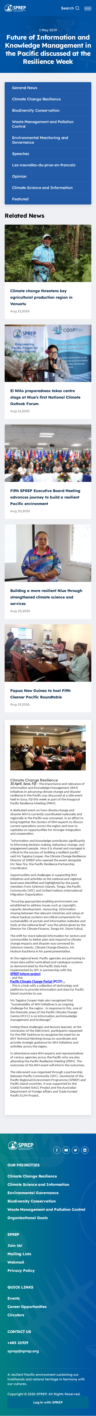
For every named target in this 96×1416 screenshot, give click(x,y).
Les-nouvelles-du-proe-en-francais (43, 165)
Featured (20, 199)
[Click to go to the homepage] (15, 8)
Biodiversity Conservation (36, 110)
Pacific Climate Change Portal (36, 982)
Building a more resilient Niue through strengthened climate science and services (46, 597)
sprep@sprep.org (23, 1351)
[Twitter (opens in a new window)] (75, 1150)
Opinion (19, 176)
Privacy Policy (21, 1270)
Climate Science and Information (42, 187)
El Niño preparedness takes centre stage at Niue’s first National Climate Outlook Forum (45, 397)
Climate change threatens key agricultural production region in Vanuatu (41, 297)
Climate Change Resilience (36, 99)
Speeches (20, 153)
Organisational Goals (27, 1217)
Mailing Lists (19, 1254)
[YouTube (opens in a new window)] (66, 1150)
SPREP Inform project (25, 974)
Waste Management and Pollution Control (43, 124)
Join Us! (14, 1245)
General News (24, 87)
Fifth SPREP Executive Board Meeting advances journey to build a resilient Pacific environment (45, 497)
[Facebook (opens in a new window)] (57, 1150)
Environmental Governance (32, 1192)
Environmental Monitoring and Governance (40, 140)
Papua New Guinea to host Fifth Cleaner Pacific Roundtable (40, 693)
